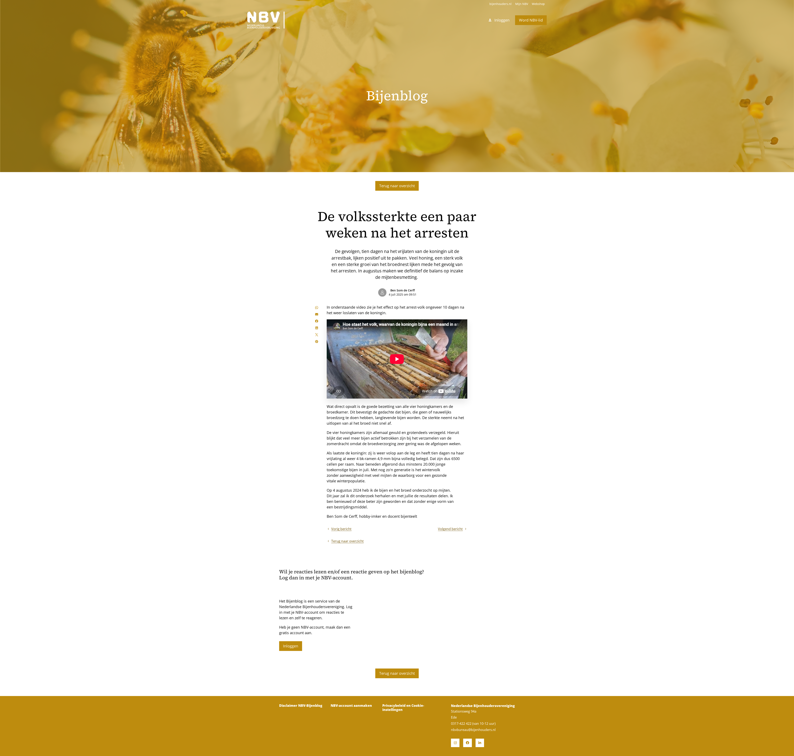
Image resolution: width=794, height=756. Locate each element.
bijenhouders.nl (500, 4)
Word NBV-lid (531, 20)
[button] (317, 307)
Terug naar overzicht (397, 185)
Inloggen (290, 645)
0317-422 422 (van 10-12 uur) (473, 723)
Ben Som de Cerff (402, 290)
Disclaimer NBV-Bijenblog (300, 705)
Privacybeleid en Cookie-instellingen (403, 707)
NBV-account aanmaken (351, 705)
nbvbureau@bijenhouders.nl (473, 729)
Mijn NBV (521, 4)
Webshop (538, 4)
